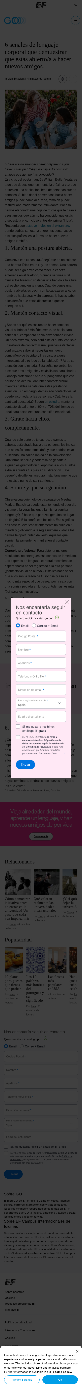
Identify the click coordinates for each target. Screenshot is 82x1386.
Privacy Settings (22, 1379)
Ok (60, 1379)
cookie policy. (62, 1371)
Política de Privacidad (39, 746)
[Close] (77, 1351)
